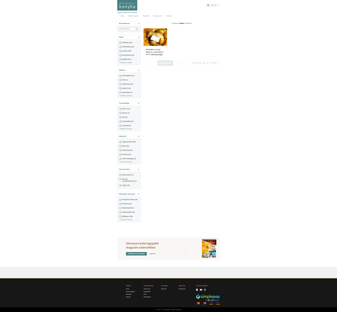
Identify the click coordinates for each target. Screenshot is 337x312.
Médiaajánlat (146, 291)
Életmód (168, 16)
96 (210, 63)
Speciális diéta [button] (124, 169)
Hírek (122, 16)
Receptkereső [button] (124, 23)
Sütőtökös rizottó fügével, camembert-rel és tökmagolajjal (155, 52)
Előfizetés (164, 289)
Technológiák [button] (124, 103)
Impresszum (146, 289)
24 (204, 63)
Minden (214, 63)
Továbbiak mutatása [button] (125, 62)
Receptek (146, 16)
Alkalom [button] (122, 70)
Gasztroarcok (157, 16)
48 (207, 63)
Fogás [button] (121, 37)
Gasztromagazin (133, 16)
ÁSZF (145, 294)
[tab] (129, 23)
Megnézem (152, 253)
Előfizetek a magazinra (136, 253)
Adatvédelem (147, 297)
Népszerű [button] (122, 136)
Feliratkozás (182, 289)
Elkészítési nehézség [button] (127, 194)
